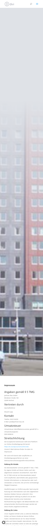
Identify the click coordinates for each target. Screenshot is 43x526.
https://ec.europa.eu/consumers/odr (16, 447)
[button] (3, 522)
